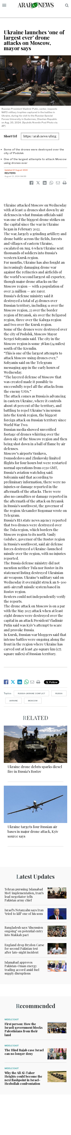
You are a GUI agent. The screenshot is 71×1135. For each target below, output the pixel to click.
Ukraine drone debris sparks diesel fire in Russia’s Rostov (35, 769)
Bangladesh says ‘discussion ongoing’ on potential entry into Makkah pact (24, 931)
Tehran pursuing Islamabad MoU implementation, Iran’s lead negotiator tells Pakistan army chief (24, 894)
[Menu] (4, 5)
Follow (52, 682)
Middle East (12, 1019)
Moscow (33, 700)
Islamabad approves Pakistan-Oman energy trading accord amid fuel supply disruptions (22, 967)
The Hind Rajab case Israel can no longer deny (24, 1052)
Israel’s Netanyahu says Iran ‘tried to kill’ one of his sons (24, 912)
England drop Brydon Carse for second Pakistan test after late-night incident (24, 948)
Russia (58, 693)
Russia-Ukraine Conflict (31, 693)
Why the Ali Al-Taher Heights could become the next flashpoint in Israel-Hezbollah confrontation (23, 1078)
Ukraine (13, 700)
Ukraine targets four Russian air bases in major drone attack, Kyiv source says (33, 831)
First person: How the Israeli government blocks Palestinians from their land (24, 1029)
